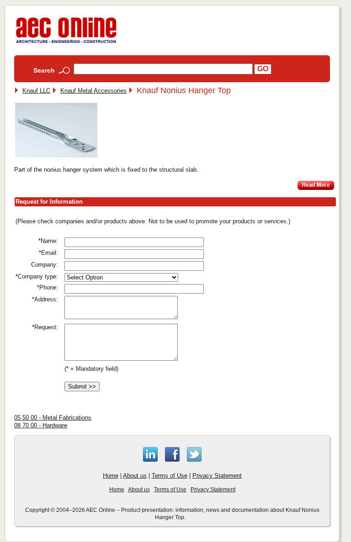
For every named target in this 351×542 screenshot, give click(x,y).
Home (110, 475)
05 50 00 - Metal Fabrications (52, 417)
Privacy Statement (217, 475)
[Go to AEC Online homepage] (66, 43)
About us (135, 475)
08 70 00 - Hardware (40, 425)
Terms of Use (169, 475)
